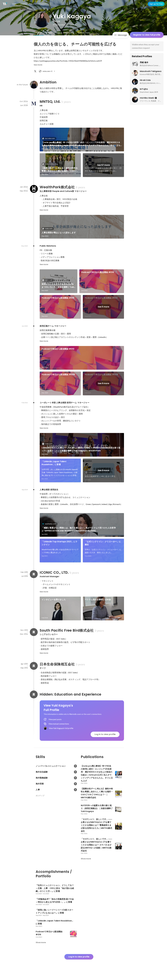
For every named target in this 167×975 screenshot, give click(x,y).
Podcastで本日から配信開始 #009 (58, 374)
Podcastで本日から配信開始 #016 (97, 272)
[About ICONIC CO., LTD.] (34, 574)
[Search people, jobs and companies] (141, 3)
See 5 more (103, 306)
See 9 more (103, 383)
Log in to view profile (105, 734)
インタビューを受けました (54, 599)
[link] (82, 139)
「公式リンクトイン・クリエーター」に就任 (103, 543)
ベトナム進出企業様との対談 (98, 599)
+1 (47, 71)
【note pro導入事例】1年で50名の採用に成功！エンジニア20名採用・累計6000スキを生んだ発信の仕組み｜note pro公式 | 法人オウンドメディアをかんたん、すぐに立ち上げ (81, 144)
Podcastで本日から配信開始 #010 (58, 348)
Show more (86, 858)
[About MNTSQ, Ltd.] (34, 103)
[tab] (39, 33)
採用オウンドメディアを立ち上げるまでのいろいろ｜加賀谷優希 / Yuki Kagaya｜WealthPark (58, 286)
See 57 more (103, 165)
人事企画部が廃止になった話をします (59, 232)
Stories (49, 32)
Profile (39, 32)
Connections (84, 32)
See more (38, 65)
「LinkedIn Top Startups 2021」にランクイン (59, 543)
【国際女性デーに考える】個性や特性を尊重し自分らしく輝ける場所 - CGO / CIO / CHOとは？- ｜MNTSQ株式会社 (60, 170)
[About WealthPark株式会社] (34, 189)
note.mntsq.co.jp (51, 164)
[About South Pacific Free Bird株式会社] (34, 632)
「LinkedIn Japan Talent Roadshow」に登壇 (54, 463)
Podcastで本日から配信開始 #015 (58, 297)
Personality (69, 32)
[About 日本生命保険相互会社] (34, 666)
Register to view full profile (146, 34)
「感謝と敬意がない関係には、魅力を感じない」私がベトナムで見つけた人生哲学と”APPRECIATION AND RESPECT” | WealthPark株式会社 (79, 529)
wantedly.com (50, 524)
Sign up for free (156, 4)
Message (122, 35)
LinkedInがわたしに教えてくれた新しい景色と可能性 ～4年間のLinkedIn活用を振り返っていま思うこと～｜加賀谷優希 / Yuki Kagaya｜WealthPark (81, 449)
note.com (48, 229)
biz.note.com (50, 138)
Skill (58, 32)
